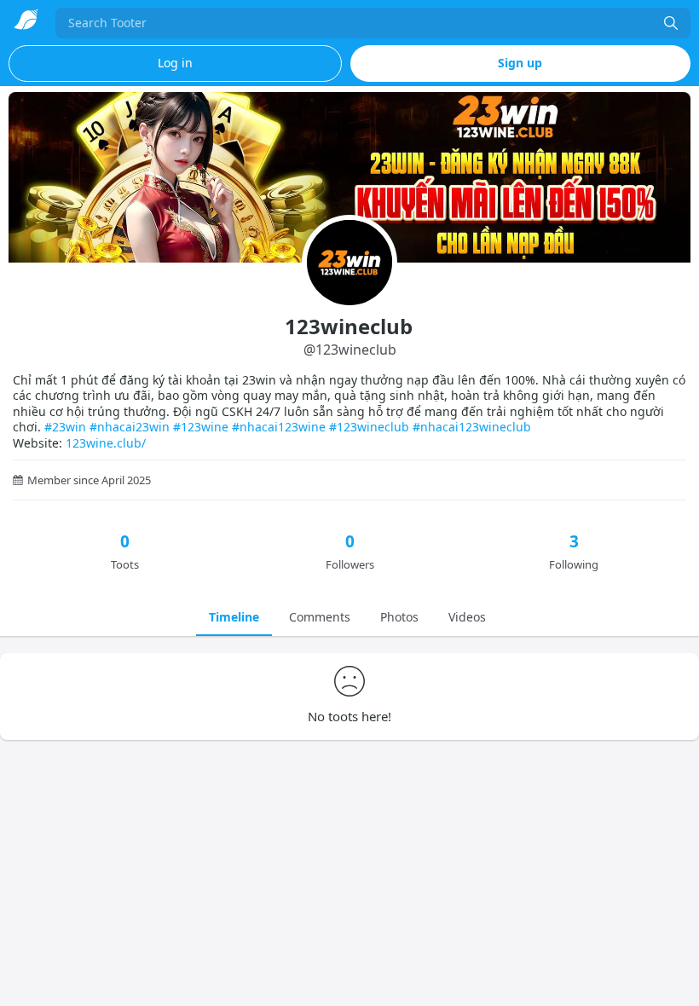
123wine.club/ (106, 443)
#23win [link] (65, 427)
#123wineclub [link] (369, 427)
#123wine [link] (200, 427)
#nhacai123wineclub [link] (472, 427)
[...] (671, 23)
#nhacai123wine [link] (279, 427)
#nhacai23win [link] (130, 427)
